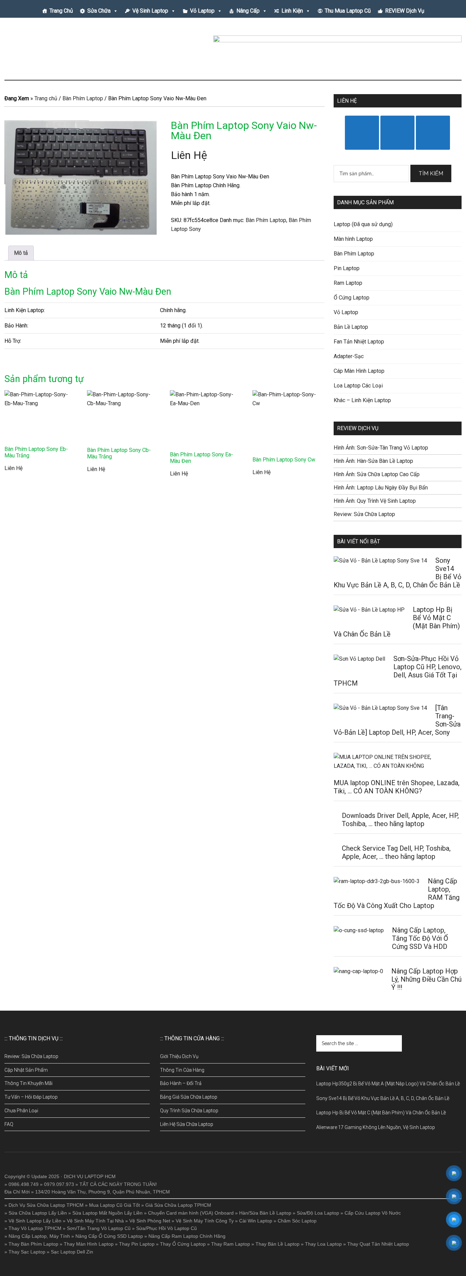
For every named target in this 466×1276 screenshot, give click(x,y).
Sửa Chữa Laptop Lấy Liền (38, 1213)
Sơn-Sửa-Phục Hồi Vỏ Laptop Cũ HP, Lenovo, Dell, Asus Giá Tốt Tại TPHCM (398, 671)
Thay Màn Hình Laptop (89, 1244)
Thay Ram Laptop (230, 1244)
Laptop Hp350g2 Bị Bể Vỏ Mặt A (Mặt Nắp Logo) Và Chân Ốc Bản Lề (388, 1083)
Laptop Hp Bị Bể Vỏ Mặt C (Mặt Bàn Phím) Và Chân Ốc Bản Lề (381, 1112)
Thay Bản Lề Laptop (278, 1244)
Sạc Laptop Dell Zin (72, 1252)
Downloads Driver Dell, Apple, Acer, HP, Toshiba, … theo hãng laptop (400, 819)
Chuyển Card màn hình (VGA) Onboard (191, 1213)
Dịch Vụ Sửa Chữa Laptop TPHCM (46, 1205)
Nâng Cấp (248, 11)
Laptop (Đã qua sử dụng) (363, 224)
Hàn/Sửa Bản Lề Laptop (265, 1213)
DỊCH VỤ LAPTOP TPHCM (69, 50)
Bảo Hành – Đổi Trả (181, 1083)
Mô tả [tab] (21, 253)
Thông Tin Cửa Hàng (182, 1070)
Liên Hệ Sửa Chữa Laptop (186, 1124)
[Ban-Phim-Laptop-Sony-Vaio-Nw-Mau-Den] (81, 177)
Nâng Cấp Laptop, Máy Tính (39, 1236)
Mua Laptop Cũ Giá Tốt (114, 1205)
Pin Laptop (347, 268)
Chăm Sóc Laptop (297, 1220)
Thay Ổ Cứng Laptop (183, 1244)
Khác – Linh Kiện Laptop (362, 400)
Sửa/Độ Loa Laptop (318, 1213)
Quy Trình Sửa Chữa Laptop (189, 1110)
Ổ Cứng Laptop (351, 297)
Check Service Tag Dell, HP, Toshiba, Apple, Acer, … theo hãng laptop (396, 852)
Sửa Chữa (99, 11)
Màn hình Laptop (353, 239)
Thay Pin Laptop (137, 1244)
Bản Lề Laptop (351, 327)
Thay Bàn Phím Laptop (33, 1244)
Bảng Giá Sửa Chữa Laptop (188, 1097)
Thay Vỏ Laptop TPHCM (35, 1228)
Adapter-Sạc (349, 356)
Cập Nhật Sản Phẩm (26, 1070)
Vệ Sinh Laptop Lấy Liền (35, 1220)
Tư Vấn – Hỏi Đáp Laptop (31, 1097)
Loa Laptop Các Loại (358, 385)
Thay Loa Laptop (323, 1244)
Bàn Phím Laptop (82, 98)
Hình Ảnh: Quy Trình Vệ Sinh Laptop (375, 501)
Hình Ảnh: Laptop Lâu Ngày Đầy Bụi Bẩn (381, 487)
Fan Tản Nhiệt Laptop (359, 341)
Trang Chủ (61, 11)
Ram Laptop (348, 283)
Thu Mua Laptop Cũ (348, 11)
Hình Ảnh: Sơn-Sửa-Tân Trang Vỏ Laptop (381, 447)
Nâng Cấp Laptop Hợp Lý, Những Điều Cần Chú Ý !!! (426, 979)
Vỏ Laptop (202, 11)
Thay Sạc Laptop (27, 1252)
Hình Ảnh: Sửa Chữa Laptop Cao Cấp (377, 474)
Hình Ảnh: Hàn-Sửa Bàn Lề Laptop (373, 461)
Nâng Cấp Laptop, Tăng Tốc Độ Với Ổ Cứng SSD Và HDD (420, 938)
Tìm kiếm (431, 173)
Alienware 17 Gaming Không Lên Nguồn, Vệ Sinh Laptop (375, 1127)
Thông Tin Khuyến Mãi (28, 1083)
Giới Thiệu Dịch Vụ (179, 1056)
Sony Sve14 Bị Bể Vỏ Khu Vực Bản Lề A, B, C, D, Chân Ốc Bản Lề (382, 1098)
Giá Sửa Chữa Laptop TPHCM (178, 1205)
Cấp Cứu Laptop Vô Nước (373, 1213)
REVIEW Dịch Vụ (404, 11)
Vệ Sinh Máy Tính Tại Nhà (95, 1220)
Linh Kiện (292, 11)
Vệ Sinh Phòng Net (149, 1220)
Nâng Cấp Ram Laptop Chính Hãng (186, 1236)
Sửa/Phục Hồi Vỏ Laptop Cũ (166, 1228)
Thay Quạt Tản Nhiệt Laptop (378, 1244)
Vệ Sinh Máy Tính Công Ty (205, 1220)
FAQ (8, 1124)
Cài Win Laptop (255, 1220)
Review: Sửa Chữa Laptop (364, 514)
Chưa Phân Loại (21, 1110)
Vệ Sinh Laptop (150, 11)
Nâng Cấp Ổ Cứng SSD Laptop (109, 1236)
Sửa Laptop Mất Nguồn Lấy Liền (107, 1213)
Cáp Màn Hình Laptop (359, 371)
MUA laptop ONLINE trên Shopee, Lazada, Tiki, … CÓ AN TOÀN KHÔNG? (397, 787)
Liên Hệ (189, 155)
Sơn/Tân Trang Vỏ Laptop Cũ (99, 1228)
